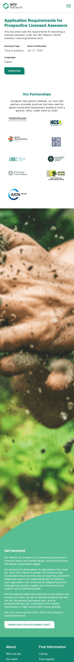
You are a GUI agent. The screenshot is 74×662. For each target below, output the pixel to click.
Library (43, 654)
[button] (68, 6)
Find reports (46, 659)
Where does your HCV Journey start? (29, 624)
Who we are (13, 654)
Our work (11, 659)
